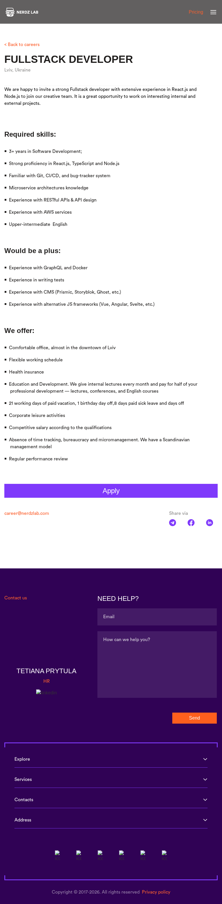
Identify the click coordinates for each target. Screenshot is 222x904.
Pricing (196, 12)
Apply (111, 491)
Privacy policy (156, 892)
